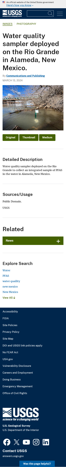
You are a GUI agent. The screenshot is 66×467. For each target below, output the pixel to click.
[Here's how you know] (33, 4)
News (9, 240)
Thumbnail (28, 137)
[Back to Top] (54, 455)
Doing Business (12, 379)
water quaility (11, 281)
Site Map (8, 338)
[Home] (12, 16)
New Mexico (10, 292)
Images (7, 23)
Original (10, 137)
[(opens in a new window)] (7, 442)
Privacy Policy (11, 332)
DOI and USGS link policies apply (22, 345)
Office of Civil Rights (15, 393)
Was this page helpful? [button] (37, 463)
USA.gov (8, 359)
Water (6, 270)
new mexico (10, 286)
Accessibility (10, 311)
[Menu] (59, 13)
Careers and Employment (18, 372)
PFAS (6, 275)
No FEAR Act (10, 352)
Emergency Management (18, 386)
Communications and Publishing (25, 75)
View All (8, 297)
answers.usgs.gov (13, 456)
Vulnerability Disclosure (17, 366)
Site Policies (10, 325)
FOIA (6, 318)
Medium (47, 137)
